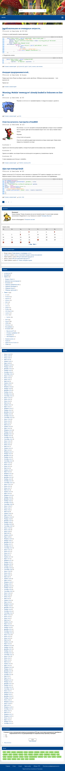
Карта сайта (28, 766)
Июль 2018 (7, 529)
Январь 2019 (7, 519)
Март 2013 (7, 643)
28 (12, 242)
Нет (6, 736)
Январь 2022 (7, 453)
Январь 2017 (7, 562)
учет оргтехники (33, 756)
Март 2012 (7, 665)
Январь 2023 (7, 432)
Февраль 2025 (8, 386)
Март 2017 (7, 558)
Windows (7, 325)
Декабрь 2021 (7, 455)
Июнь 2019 (7, 510)
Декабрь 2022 (8, 434)
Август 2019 (7, 506)
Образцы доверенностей (12, 284)
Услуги (20, 766)
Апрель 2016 (7, 578)
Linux (23, 124)
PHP (23, 31)
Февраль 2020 (8, 495)
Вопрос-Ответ (9, 279)
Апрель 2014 (7, 622)
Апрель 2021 (7, 470)
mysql (13, 752)
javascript (21, 66)
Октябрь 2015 (8, 589)
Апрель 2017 (7, 557)
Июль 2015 (7, 595)
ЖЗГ (32, 4)
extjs (23, 197)
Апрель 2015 (7, 600)
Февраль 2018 (8, 538)
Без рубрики (8, 327)
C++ (6, 304)
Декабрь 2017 (7, 542)
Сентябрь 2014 (8, 613)
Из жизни (24, 75)
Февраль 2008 (8, 707)
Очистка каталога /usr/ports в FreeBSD (20, 122)
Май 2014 (6, 620)
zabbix (54, 756)
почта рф (16, 756)
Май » (34, 244)
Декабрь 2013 (7, 629)
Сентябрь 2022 (8, 439)
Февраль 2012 (8, 667)
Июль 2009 (7, 700)
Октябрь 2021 (8, 459)
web (22, 758)
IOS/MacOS (8, 311)
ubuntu (5, 754)
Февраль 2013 (8, 645)
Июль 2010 (7, 691)
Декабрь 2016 (8, 564)
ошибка (36, 754)
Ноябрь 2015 (7, 587)
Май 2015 (6, 598)
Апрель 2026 (7, 361)
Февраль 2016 (8, 582)
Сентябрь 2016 (8, 569)
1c (47, 752)
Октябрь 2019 (8, 502)
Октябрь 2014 (8, 611)
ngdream (6, 255)
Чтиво (7, 344)
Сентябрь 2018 (8, 526)
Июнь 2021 (7, 466)
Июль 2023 (7, 421)
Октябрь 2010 (8, 687)
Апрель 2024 (7, 405)
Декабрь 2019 (8, 499)
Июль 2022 (7, 443)
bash (9, 758)
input (5, 758)
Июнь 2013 (7, 638)
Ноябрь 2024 (7, 392)
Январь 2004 (7, 721)
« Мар (30, 244)
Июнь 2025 (7, 379)
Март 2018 (7, 537)
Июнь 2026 (7, 357)
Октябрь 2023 (8, 415)
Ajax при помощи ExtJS (12, 168)
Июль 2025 (7, 377)
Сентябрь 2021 (8, 461)
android (30, 754)
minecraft (40, 756)
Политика (9, 334)
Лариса (6, 276)
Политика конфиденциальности (51, 766)
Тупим (7, 340)
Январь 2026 (7, 367)
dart (10, 754)
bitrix (6, 302)
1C (6, 295)
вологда (15, 754)
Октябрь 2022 (8, 437)
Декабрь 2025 (8, 368)
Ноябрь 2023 (7, 414)
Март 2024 (7, 406)
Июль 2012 (7, 658)
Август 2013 (7, 634)
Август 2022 (7, 441)
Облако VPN (37, 766)
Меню (3, 17)
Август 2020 (7, 484)
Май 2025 (6, 381)
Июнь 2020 (7, 488)
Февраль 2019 (8, 517)
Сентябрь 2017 (8, 548)
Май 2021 (6, 468)
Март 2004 (7, 720)
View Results (32, 741)
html (26, 754)
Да (6, 735)
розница (9, 756)
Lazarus (7, 313)
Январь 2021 (7, 475)
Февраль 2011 (7, 680)
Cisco (6, 305)
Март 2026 (7, 363)
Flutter (7, 309)
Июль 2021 (7, 464)
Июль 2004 (7, 718)
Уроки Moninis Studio (11, 342)
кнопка (34, 66)
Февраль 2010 (8, 692)
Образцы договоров (10, 286)
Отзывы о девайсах (11, 333)
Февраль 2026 (8, 365)
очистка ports (27, 162)
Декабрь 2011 (7, 671)
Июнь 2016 (7, 575)
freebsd (21, 162)
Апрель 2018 (7, 535)
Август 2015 (7, 593)
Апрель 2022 (7, 448)
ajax (20, 197)
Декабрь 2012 (7, 649)
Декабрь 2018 (8, 520)
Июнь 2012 (7, 660)
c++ (49, 756)
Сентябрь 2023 (8, 417)
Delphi (7, 307)
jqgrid (26, 66)
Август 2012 (7, 656)
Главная (8, 766)
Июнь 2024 (7, 401)
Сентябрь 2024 (8, 395)
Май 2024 (6, 403)
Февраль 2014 (8, 625)
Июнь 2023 (7, 423)
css (18, 758)
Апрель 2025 (7, 383)
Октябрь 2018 (8, 524)
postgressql (7, 273)
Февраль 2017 (8, 560)
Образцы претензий (10, 290)
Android (7, 296)
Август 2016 (7, 571)
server (26, 756)
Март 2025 (7, 385)
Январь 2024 (7, 410)
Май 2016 (6, 577)
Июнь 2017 (7, 553)
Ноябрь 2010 (7, 685)
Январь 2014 (7, 627)
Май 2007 (6, 712)
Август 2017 (7, 549)
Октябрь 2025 (8, 372)
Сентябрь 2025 (8, 374)
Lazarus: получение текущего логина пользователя (28, 255)
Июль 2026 (7, 356)
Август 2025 (7, 376)
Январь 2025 (7, 388)
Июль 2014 (7, 616)
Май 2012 (6, 662)
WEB (26, 31)
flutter (42, 752)
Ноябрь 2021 (7, 457)
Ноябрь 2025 (7, 370)
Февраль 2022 (8, 452)
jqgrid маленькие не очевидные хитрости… (21, 28)
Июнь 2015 (7, 596)
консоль (53, 754)
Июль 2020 (7, 486)
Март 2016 (7, 580)
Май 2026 (6, 359)
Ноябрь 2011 (7, 672)
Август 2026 (7, 354)
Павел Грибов (15, 31)
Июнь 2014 (7, 618)
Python (7, 321)
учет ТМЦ (32, 758)
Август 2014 (7, 614)
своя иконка (39, 66)
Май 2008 (7, 705)
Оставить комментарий (10, 66)
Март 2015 (7, 602)
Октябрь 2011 (7, 674)
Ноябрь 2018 (7, 522)
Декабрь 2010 (8, 683)
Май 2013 (6, 640)
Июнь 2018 (7, 531)
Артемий (6, 275)
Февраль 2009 (8, 701)
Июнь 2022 (7, 444)
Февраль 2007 (8, 714)
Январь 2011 (7, 681)
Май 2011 (6, 676)
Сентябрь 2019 (8, 504)
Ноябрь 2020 (7, 479)
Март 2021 (7, 471)
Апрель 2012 (7, 663)
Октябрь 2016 (8, 567)
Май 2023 (6, 424)
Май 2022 (6, 446)
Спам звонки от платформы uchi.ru (21, 253)
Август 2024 (7, 397)
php (20, 116)
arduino (7, 300)
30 (29, 242)
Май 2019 (6, 511)
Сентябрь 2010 (8, 689)
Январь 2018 (7, 540)
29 (20, 242)
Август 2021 (7, 462)
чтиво (51, 752)
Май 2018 (6, 533)
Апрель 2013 (7, 642)
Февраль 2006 (8, 716)
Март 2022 (7, 450)
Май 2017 (6, 555)
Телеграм (43, 216)
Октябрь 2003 (8, 723)
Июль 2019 (7, 508)
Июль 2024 (7, 399)
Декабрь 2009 (8, 696)
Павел (6, 292)
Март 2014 (7, 624)
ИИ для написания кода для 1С (25, 256)
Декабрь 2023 (8, 412)
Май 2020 (6, 490)
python (31, 752)
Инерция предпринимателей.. (15, 72)
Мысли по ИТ (10, 331)
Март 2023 (7, 428)
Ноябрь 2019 (7, 500)
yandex (14, 758)
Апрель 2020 (7, 491)
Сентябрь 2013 (8, 633)
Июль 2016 (7, 573)
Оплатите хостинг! (30, 219)
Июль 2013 (7, 636)
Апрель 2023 (7, 426)
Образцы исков (9, 288)
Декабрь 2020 (8, 477)
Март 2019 (7, 515)
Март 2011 (7, 678)
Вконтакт (49, 216)
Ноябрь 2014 (7, 609)
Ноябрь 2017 (7, 544)
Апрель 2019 (7, 513)
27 (3, 242)
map (27, 758)
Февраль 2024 (8, 408)
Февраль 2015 (8, 604)
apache (7, 298)
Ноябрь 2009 (7, 698)
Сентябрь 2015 (8, 591)
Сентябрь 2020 (8, 482)
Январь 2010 (7, 694)
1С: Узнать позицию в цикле (24, 260)
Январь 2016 (7, 584)
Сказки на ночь (9, 339)
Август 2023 (7, 419)
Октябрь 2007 (8, 709)
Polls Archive (7, 742)
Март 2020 (7, 493)
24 (38, 239)
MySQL (8, 317)
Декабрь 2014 (7, 607)
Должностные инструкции (12, 281)
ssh (45, 756)
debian (21, 756)
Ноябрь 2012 (7, 651)
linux (26, 752)
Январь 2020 (7, 497)
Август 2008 (7, 703)
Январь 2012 (7, 669)
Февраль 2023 (8, 430)
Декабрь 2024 (8, 390)
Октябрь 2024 (8, 394)
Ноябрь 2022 (7, 435)
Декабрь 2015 (7, 586)
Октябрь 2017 (8, 546)
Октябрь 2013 (8, 631)
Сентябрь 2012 (8, 654)
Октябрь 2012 (8, 652)
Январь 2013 (7, 647)
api (58, 754)
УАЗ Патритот (10, 336)
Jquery (30, 66)
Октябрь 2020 (8, 481)
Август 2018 (7, 528)
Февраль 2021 (8, 473)
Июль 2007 (7, 710)
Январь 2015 (7, 605)
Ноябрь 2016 (7, 566)
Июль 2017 (7, 551)
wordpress (47, 754)
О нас (14, 766)
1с (4, 752)
